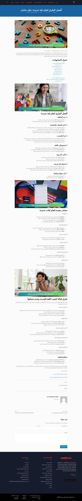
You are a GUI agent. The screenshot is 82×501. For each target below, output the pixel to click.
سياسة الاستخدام (25, 475)
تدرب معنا (27, 471)
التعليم (12, 2)
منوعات (50, 488)
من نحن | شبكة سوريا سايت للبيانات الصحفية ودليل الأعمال (34, 497)
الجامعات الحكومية (48, 475)
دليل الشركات (51, 2)
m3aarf (65, 389)
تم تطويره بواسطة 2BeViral (24, 497)
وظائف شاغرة (26, 467)
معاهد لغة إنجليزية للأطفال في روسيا (60, 374)
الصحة (22, 2)
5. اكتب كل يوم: (58, 71)
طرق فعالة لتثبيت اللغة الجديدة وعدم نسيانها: (55, 79)
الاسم (38, 426)
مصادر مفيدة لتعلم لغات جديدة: (58, 78)
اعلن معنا (27, 465)
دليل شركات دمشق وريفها (47, 465)
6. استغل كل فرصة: (57, 73)
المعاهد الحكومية (49, 483)
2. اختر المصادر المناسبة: (56, 67)
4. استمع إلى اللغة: (57, 70)
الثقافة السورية (29, 2)
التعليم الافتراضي (48, 467)
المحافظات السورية (38, 2)
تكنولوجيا (17, 2)
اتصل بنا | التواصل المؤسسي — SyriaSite (14, 497)
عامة (45, 2)
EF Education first (63, 385)
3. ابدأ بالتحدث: (58, 68)
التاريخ (50, 486)
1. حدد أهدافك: (58, 65)
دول (56, 2)
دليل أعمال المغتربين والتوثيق (46, 481)
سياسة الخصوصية (25, 479)
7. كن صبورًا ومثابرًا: (57, 75)
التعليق (65, 432)
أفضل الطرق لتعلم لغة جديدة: (58, 63)
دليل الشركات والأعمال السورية (23, 469)
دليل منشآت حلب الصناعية (47, 469)
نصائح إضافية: (58, 81)
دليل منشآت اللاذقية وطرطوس (46, 477)
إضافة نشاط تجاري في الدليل (23, 473)
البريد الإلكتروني (64, 426)
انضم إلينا (27, 463)
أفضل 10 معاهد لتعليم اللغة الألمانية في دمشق (58, 377)
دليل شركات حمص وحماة (47, 473)
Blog (48, 51)
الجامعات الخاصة (48, 479)
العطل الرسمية (49, 463)
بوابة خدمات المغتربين (24, 477)
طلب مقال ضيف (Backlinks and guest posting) (19, 481)
